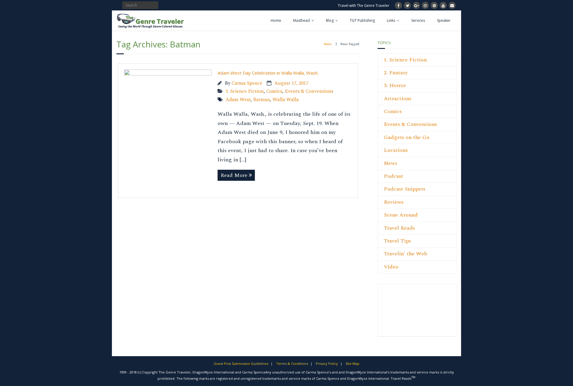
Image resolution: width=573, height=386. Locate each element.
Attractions (397, 99)
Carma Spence (247, 83)
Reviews (393, 202)
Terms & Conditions (292, 363)
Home (276, 20)
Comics (274, 91)
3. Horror (395, 85)
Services (418, 20)
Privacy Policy (327, 363)
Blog (330, 20)
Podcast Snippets (404, 189)
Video (391, 267)
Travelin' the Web (405, 254)
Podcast (393, 176)
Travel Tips (397, 241)
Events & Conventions (309, 91)
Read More (234, 175)
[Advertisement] (402, 313)
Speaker (444, 20)
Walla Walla (285, 100)
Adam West (238, 100)
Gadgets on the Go (406, 137)
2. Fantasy (396, 73)
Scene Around (401, 215)
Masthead (301, 20)
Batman (261, 100)
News (390, 163)
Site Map (352, 363)
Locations (396, 150)
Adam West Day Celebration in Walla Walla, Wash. (268, 73)
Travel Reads (399, 228)
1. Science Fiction (245, 91)
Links (391, 20)
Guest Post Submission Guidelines (241, 363)
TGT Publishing (362, 20)
